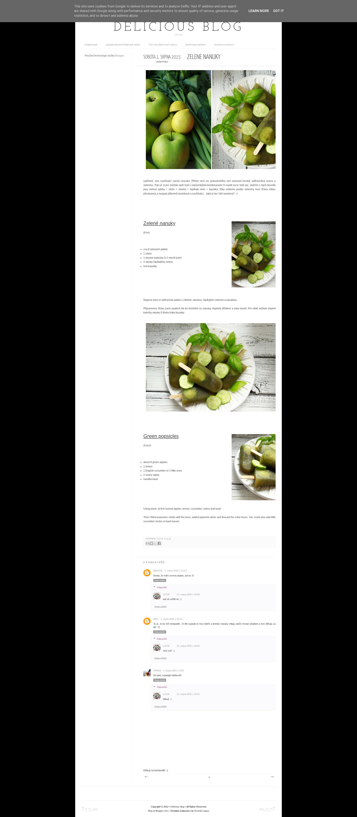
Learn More (259, 11)
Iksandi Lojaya (201, 811)
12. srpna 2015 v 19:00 (188, 594)
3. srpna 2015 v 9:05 (173, 670)
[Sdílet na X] (155, 543)
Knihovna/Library (195, 45)
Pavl (155, 619)
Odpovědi (162, 587)
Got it (278, 11)
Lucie (160, 539)
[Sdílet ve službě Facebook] (159, 543)
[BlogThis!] (151, 543)
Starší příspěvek (272, 777)
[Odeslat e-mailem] (147, 543)
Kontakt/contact (224, 45)
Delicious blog (178, 27)
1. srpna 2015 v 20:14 (171, 619)
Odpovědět (159, 580)
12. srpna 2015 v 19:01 (188, 646)
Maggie (157, 570)
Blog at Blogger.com (158, 811)
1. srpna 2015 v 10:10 (175, 570)
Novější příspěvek (146, 777)
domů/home (91, 45)
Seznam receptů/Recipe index (123, 45)
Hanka (157, 670)
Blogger (119, 55)
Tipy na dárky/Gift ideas (163, 45)
